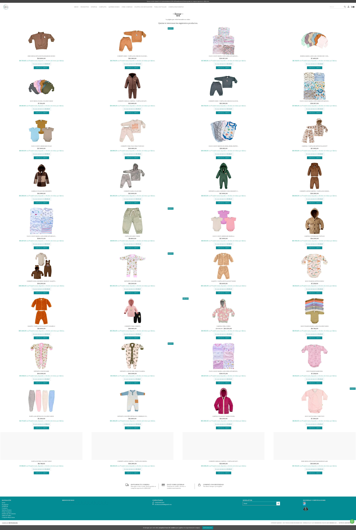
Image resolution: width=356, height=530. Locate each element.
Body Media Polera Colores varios (41, 101)
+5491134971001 (159, 502)
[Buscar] (344, 7)
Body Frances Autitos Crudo (314, 281)
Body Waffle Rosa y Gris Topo (314, 416)
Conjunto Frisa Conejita (132, 326)
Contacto (102, 7)
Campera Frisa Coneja (223, 326)
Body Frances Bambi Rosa (314, 371)
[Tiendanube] (10, 523)
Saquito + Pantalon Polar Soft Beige (223, 281)
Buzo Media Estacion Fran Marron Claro (314, 461)
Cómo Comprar (127, 7)
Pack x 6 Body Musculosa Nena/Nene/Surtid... (223, 146)
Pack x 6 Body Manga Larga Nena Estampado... (223, 371)
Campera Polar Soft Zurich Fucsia (223, 416)
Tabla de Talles (160, 7)
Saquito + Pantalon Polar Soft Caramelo (41, 326)
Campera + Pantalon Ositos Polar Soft (314, 146)
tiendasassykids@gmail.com (163, 504)
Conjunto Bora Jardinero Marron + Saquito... (41, 281)
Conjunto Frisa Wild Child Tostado (132, 146)
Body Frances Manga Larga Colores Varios (314, 326)
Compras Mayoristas (176, 7)
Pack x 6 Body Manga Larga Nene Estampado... (41, 236)
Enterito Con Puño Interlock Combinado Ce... (132, 416)
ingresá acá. (333, 523)
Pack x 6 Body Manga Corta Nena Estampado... (223, 56)
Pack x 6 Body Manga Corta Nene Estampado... (314, 101)
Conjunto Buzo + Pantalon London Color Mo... (132, 56)
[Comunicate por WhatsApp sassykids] (352, 521)
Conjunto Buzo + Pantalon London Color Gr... (224, 101)
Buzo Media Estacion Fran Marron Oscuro (41, 56)
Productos (85, 7)
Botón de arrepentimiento (346, 523)
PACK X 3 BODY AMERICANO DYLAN (41, 146)
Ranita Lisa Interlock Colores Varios (41, 416)
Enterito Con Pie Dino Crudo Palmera (132, 371)
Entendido (207, 527)
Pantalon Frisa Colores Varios (41, 461)
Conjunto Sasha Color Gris (132, 191)
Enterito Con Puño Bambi (132, 281)
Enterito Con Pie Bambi (41, 371)
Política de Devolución (143, 7)
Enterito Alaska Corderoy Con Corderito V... (223, 191)
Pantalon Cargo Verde (132, 236)
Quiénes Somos (114, 7)
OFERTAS (94, 7)
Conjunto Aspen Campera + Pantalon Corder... (315, 191)
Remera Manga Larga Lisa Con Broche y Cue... (314, 56)
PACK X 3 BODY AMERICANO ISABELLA (223, 236)
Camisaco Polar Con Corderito (41, 191)
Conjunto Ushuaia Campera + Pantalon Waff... (132, 101)
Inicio (76, 7)
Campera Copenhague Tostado (314, 236)
